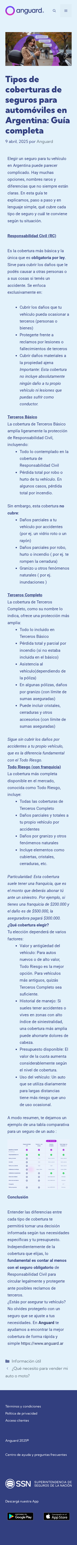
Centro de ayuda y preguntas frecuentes (36, 1455)
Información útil (26, 1361)
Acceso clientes (17, 1420)
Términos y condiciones (23, 1406)
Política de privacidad (21, 1413)
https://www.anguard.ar (42, 1343)
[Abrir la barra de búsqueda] (54, 10)
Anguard (46, 1322)
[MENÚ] (66, 10)
